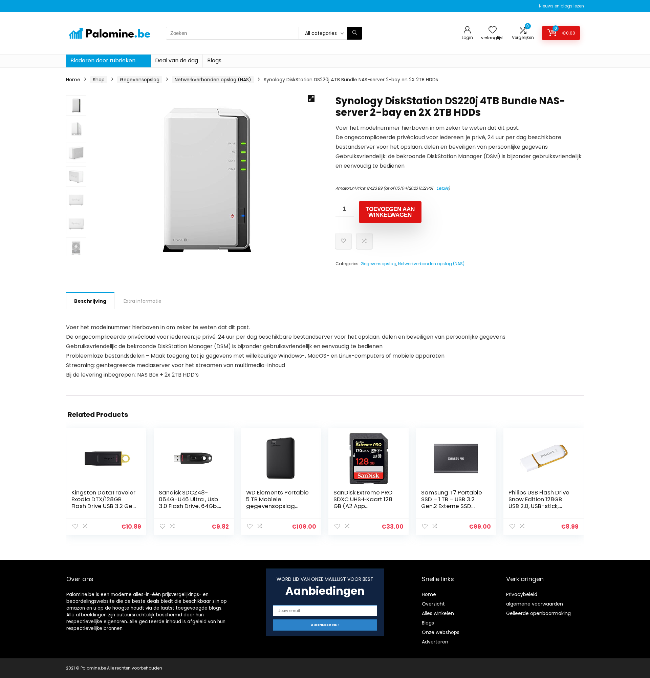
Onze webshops (440, 632)
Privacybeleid (521, 594)
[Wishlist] (493, 30)
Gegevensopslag (139, 79)
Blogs (214, 60)
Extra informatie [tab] (142, 301)
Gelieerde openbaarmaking (538, 613)
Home (73, 79)
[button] (311, 98)
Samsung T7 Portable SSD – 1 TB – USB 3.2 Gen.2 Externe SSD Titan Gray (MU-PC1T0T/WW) (451, 506)
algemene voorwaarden (534, 603)
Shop (99, 79)
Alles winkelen (438, 613)
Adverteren (435, 641)
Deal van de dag (176, 60)
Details (442, 188)
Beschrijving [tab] (90, 301)
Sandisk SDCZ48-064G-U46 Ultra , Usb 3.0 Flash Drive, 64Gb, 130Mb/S (188, 502)
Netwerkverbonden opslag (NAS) (213, 79)
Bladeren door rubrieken (102, 60)
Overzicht (433, 603)
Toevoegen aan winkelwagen (390, 212)
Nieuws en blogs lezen (561, 6)
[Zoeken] (354, 33)
